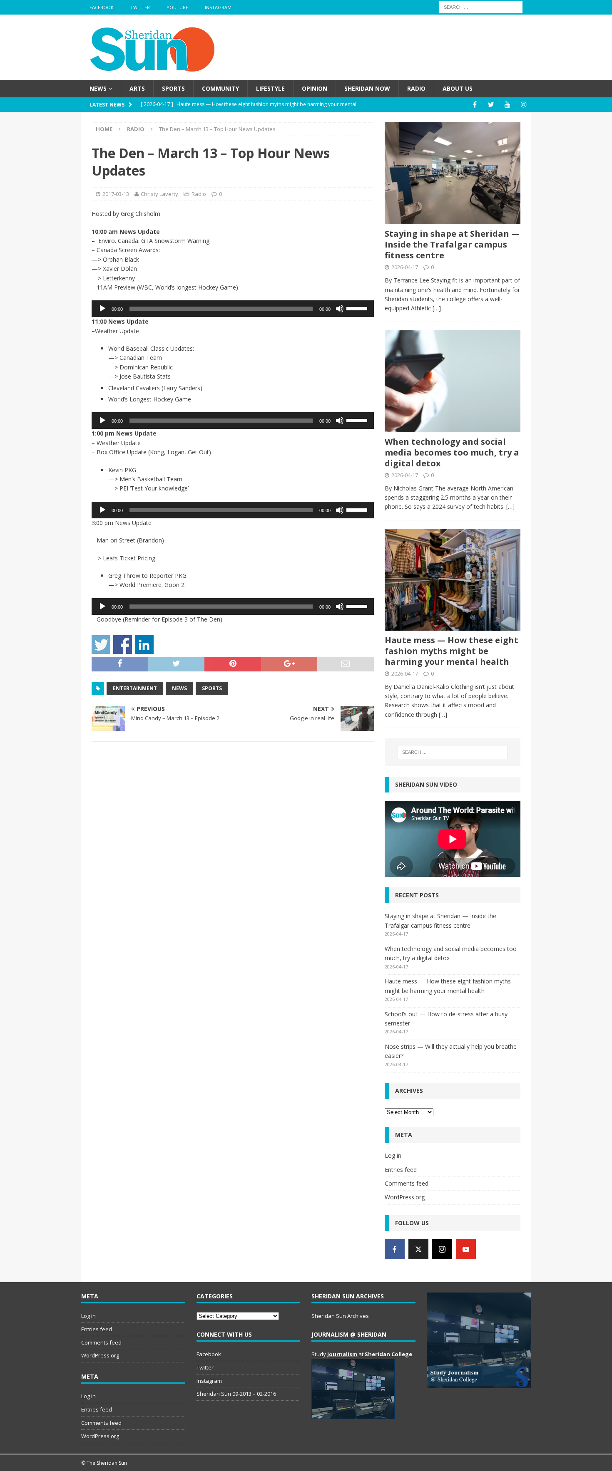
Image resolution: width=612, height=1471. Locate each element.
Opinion (314, 88)
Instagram (218, 7)
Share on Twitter (101, 644)
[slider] (358, 307)
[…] (437, 308)
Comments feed (406, 1183)
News (98, 88)
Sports (173, 88)
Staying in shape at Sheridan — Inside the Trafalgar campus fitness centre (452, 244)
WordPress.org (405, 1197)
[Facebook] (475, 104)
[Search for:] (480, 6)
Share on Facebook (122, 644)
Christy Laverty (159, 194)
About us (458, 88)
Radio (416, 88)
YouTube (177, 7)
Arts (137, 88)
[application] (233, 308)
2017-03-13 (115, 194)
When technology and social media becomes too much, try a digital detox (452, 452)
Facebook (102, 7)
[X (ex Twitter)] (418, 1249)
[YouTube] (507, 104)
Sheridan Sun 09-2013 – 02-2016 (236, 1393)
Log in (393, 1155)
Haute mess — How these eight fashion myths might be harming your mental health (451, 650)
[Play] (102, 309)
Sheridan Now (367, 88)
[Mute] (340, 309)
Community (220, 88)
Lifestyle (270, 88)
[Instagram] (523, 104)
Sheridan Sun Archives (340, 1316)
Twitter (140, 7)
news (179, 688)
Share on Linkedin (144, 644)
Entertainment (135, 688)
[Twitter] (491, 104)
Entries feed (401, 1170)
